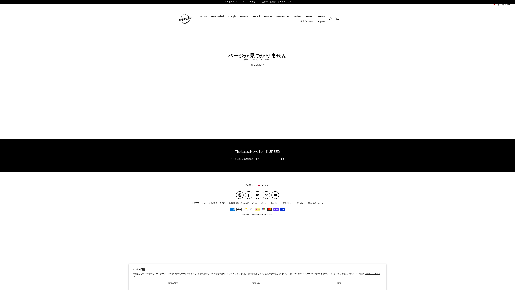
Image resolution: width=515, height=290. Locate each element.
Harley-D (297, 16)
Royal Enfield (217, 16)
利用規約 (223, 203)
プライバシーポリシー (259, 203)
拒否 (339, 283)
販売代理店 (213, 203)
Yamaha (268, 16)
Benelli (256, 16)
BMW (309, 16)
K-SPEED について (199, 203)
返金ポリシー (275, 203)
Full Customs (306, 21)
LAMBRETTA (282, 16)
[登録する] (282, 159)
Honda (203, 16)
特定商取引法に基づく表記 (239, 203)
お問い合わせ (301, 203)
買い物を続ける (257, 65)
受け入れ (256, 283)
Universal (320, 16)
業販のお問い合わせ (315, 203)
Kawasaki (244, 16)
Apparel (321, 21)
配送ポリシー (288, 203)
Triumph (232, 16)
